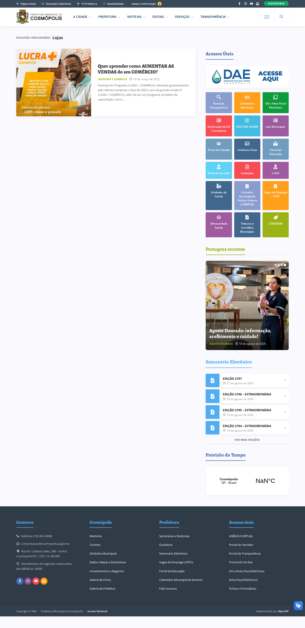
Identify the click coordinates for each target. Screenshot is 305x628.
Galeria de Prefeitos (102, 588)
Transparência (213, 17)
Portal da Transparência (245, 553)
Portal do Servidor (241, 545)
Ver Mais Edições (247, 439)
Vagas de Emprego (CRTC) (176, 562)
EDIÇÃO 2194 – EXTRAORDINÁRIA (247, 426)
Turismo (95, 545)
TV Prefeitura (89, 3)
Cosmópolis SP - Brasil (247, 481)
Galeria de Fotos (100, 580)
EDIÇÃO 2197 (232, 378)
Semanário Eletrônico (58, 3)
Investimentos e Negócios (107, 571)
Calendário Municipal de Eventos (181, 580)
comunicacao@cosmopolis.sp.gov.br (45, 544)
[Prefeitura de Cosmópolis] (39, 16)
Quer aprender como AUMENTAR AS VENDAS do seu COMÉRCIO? (136, 69)
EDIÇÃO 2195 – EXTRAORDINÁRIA (247, 410)
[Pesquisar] (281, 17)
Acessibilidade (115, 3)
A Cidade (80, 17)
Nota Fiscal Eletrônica (243, 580)
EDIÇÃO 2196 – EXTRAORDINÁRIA (247, 394)
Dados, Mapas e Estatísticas (108, 562)
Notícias (134, 17)
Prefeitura (107, 17)
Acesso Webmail (97, 611)
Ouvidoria (165, 545)
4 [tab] (285, 265)
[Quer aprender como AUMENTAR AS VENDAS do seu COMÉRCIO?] (53, 82)
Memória (96, 536)
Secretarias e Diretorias (174, 536)
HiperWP (283, 611)
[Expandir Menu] (266, 17)
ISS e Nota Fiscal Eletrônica (246, 571)
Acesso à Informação (144, 3)
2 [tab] (279, 265)
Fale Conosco (168, 588)
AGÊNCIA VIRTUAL (241, 536)
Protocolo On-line (241, 562)
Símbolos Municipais (103, 553)
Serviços (182, 17)
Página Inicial (28, 3)
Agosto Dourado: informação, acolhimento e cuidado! (240, 333)
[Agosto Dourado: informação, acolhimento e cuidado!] (247, 305)
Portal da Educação (172, 571)
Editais (158, 17)
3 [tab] (282, 265)
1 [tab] (275, 265)
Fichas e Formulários (242, 588)
